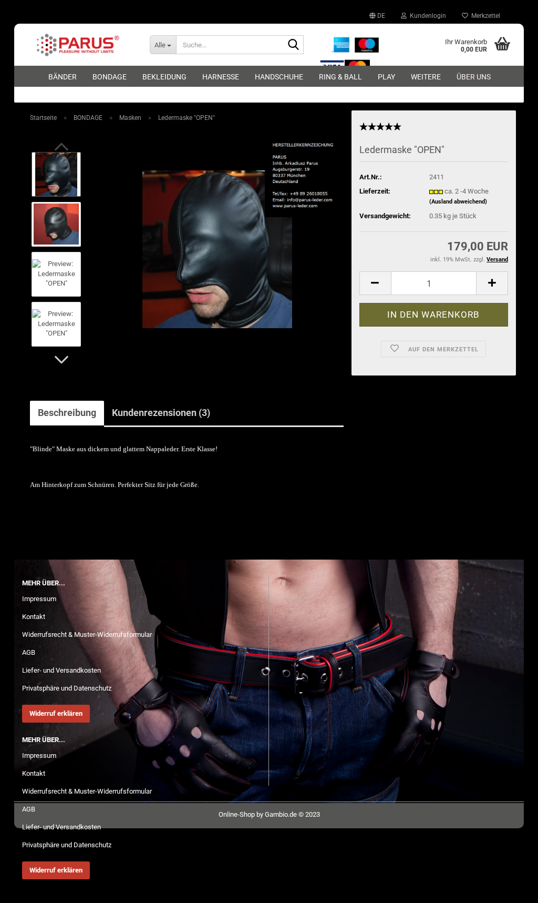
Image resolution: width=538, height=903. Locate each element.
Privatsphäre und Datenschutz (66, 688)
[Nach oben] (509, 887)
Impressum (39, 599)
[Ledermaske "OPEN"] (217, 248)
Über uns (474, 77)
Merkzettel (484, 15)
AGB (28, 652)
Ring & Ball (340, 77)
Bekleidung (164, 77)
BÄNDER (62, 77)
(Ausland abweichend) (458, 201)
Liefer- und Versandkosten (61, 670)
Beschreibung (67, 412)
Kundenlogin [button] (426, 15)
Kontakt (33, 617)
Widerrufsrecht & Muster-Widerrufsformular (87, 634)
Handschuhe (279, 77)
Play (386, 77)
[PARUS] (78, 45)
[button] (377, 16)
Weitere (426, 77)
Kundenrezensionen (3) (161, 412)
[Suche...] (294, 45)
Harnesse (220, 77)
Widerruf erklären (55, 713)
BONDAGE (109, 77)
